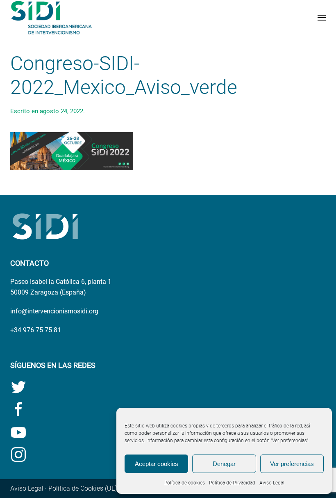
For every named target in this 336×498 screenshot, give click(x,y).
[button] (322, 17)
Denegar (224, 463)
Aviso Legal (271, 483)
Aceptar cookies (156, 463)
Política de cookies (184, 483)
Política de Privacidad (232, 483)
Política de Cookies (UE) (82, 488)
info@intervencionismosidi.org (54, 311)
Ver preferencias (292, 463)
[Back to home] (51, 17)
